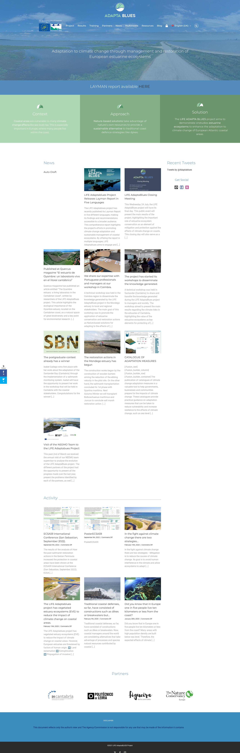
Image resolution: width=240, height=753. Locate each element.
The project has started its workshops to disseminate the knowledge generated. (141, 280)
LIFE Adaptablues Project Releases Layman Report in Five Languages (101, 198)
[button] (196, 26)
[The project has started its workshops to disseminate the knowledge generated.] (143, 261)
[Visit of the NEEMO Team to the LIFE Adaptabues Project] (62, 429)
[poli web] (100, 683)
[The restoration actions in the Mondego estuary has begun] (102, 342)
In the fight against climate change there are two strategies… (141, 537)
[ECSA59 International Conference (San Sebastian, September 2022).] (62, 518)
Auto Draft (50, 172)
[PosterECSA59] (102, 518)
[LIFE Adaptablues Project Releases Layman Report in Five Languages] (102, 179)
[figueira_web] (140, 683)
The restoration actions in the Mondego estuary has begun (100, 361)
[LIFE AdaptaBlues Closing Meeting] (143, 179)
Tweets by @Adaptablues (179, 169)
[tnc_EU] (179, 683)
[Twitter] (176, 187)
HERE (144, 86)
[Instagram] (187, 187)
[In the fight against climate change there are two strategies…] (143, 518)
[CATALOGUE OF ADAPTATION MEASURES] (143, 342)
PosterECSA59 (93, 533)
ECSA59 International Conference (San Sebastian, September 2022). (61, 537)
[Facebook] (181, 187)
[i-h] (60, 683)
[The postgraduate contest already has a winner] (62, 342)
